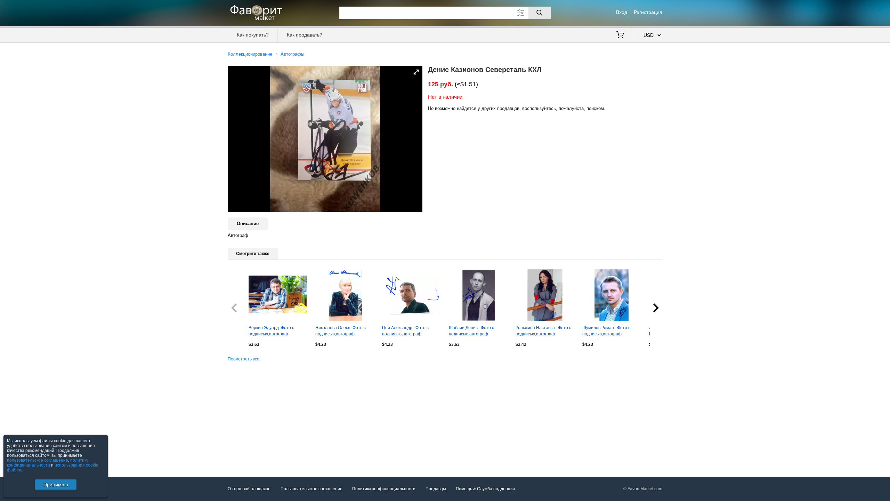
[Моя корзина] (620, 35)
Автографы (292, 54)
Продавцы (436, 488)
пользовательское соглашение (37, 460)
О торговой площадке (249, 488)
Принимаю (55, 484)
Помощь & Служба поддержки (485, 488)
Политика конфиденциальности (383, 488)
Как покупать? (253, 35)
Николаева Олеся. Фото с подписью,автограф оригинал (340, 331)
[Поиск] (539, 13)
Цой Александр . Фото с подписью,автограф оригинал (405, 331)
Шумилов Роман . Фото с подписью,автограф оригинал (606, 331)
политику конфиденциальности (47, 463)
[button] (416, 72)
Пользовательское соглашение (311, 488)
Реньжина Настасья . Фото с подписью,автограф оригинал (543, 331)
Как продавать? (304, 35)
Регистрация (648, 12)
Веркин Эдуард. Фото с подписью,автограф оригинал (271, 331)
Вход (621, 12)
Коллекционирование (250, 54)
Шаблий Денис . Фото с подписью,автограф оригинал (471, 331)
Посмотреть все (243, 359)
